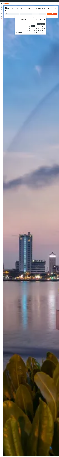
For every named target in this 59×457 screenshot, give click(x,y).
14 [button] (16, 28)
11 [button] (44, 26)
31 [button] (42, 32)
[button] (58, 1)
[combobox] (7, 11)
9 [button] (40, 26)
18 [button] (44, 28)
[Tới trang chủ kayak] (6, 3)
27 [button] (29, 30)
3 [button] (42, 24)
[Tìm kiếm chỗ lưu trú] (1, 8)
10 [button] (42, 26)
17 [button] (42, 28)
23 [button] (40, 30)
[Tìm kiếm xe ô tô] (1, 9)
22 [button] (18, 30)
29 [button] (18, 32)
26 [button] (27, 30)
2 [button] (40, 24)
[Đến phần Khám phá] (1, 12)
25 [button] (44, 30)
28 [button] (16, 32)
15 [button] (38, 28)
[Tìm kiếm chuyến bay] (1, 6)
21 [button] (16, 30)
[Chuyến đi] (1, 16)
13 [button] (29, 26)
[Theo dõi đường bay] (1, 14)
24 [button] (42, 30)
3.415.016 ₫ (8, 8)
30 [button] (20, 32)
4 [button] (44, 24)
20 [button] (29, 28)
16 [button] (40, 28)
